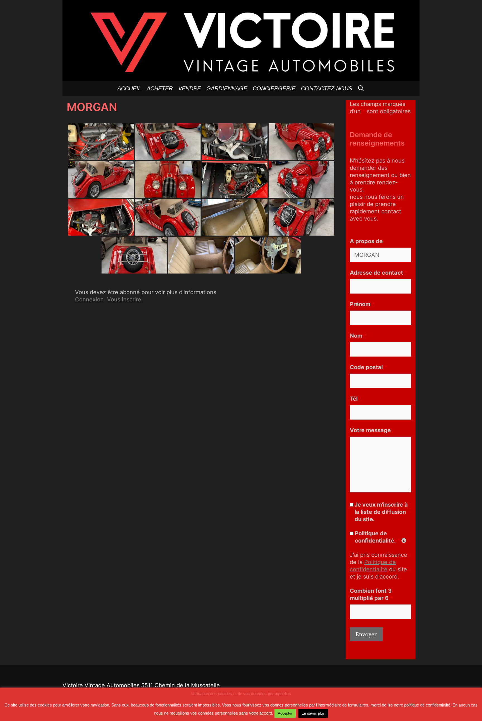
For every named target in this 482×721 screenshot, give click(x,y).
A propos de (366, 241)
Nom (358, 335)
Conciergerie (274, 88)
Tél (354, 398)
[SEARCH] (361, 88)
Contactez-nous (326, 88)
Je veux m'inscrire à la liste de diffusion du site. (381, 511)
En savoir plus (313, 713)
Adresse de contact (379, 272)
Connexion (89, 299)
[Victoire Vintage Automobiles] (241, 40)
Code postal (368, 367)
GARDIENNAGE (226, 88)
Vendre (189, 88)
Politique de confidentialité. (377, 537)
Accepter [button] (285, 713)
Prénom (362, 304)
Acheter (160, 88)
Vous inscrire (124, 299)
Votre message (370, 430)
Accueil (129, 88)
